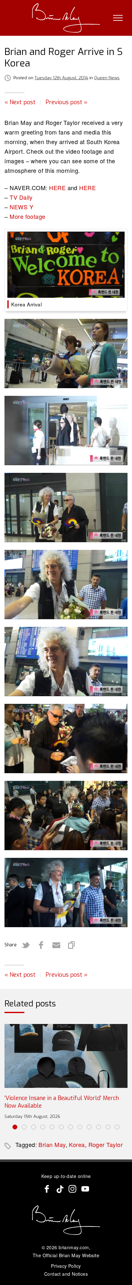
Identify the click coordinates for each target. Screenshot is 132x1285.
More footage (27, 216)
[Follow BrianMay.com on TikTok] (59, 1188)
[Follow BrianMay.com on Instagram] (72, 1188)
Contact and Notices (66, 1274)
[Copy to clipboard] (71, 945)
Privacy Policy (66, 1266)
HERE (57, 187)
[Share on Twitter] (25, 945)
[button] (15, 1127)
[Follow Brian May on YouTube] (85, 1188)
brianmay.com (74, 1247)
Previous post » (66, 102)
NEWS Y (21, 207)
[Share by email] (56, 945)
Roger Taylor (105, 1144)
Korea (77, 1144)
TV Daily (21, 197)
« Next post (20, 102)
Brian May (51, 1144)
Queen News (107, 78)
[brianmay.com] (66, 18)
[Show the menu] (118, 17)
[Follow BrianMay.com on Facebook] (46, 1188)
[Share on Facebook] (41, 945)
